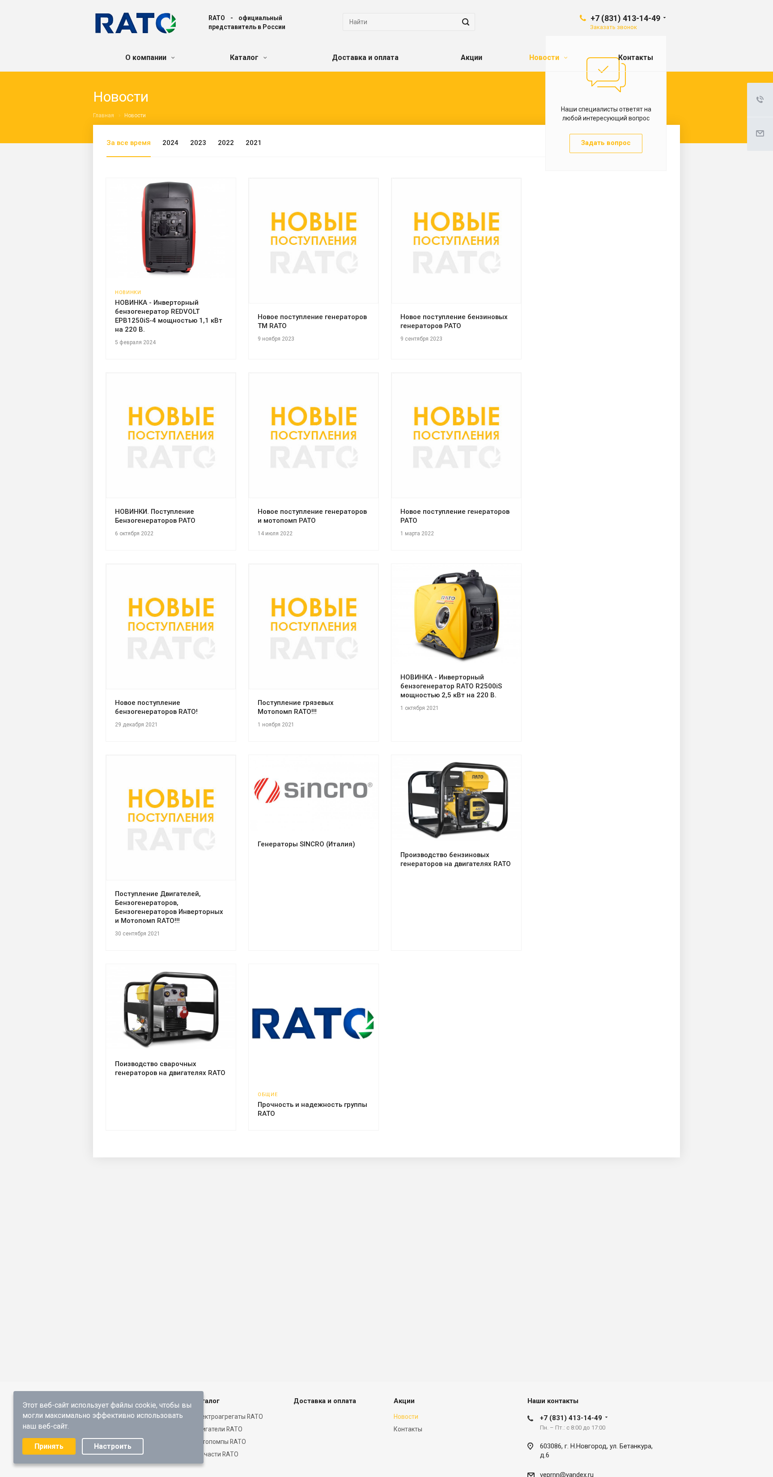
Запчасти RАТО (215, 1454)
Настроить (113, 1446)
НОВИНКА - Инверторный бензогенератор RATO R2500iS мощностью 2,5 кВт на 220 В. (451, 686)
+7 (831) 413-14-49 (625, 18)
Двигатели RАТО (217, 1429)
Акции (471, 57)
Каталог (245, 57)
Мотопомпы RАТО (219, 1441)
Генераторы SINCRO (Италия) (306, 844)
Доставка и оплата (365, 57)
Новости (545, 57)
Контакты (635, 57)
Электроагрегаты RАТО (228, 1416)
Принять (49, 1446)
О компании (146, 57)
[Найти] (464, 22)
